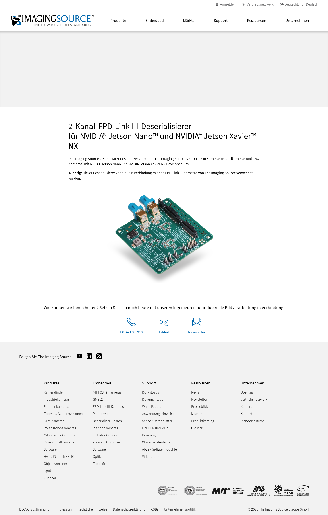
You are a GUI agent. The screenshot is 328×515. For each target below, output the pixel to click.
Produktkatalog (202, 420)
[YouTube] (77, 356)
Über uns (247, 392)
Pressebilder (200, 406)
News (195, 392)
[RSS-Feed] (97, 356)
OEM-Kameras (54, 420)
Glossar (196, 427)
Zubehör (50, 477)
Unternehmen (297, 20)
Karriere (246, 406)
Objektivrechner (55, 463)
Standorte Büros (252, 420)
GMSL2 (98, 399)
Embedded (154, 20)
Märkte (189, 20)
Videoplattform (153, 456)
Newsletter (196, 332)
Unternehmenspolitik (180, 509)
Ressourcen (256, 20)
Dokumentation (154, 399)
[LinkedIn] (87, 356)
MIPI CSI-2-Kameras (107, 392)
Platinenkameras (56, 406)
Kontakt (246, 413)
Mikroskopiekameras (59, 435)
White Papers (151, 406)
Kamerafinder (54, 392)
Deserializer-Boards (107, 420)
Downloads (150, 392)
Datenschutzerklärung (129, 509)
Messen (196, 413)
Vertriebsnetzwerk (260, 4)
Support (221, 20)
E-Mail (164, 332)
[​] (131, 324)
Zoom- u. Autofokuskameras (64, 413)
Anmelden (228, 4)
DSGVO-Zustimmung (34, 509)
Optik (48, 470)
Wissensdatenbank (156, 442)
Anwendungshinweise (158, 413)
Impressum (64, 509)
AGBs (154, 509)
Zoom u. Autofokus (106, 442)
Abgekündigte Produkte (159, 449)
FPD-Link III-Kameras (108, 406)
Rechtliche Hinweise (92, 509)
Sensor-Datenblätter (157, 420)
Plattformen (101, 413)
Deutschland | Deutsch (301, 4)
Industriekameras (57, 399)
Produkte (118, 20)
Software (50, 449)
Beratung (149, 435)
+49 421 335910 (131, 332)
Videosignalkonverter (59, 442)
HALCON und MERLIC (59, 456)
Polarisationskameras (60, 427)
